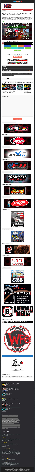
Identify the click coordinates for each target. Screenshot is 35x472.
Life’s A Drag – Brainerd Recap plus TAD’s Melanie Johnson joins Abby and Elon (5, 92)
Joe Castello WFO (9, 419)
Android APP (28, 48)
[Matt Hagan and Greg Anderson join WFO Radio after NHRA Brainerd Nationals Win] (12, 87)
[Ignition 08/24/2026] (20, 87)
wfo (7, 75)
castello (10, 415)
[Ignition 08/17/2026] (4, 410)
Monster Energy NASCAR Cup (5, 420)
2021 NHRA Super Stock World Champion (20, 73)
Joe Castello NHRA (4, 419)
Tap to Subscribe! (27, 470)
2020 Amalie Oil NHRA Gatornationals (10, 470)
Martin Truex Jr (17, 419)
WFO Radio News (24, 469)
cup (11, 415)
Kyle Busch (13, 419)
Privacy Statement (7, 469)
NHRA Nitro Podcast (14, 421)
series (17, 422)
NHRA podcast (3, 422)
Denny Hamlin (14, 415)
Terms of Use (11, 469)
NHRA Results (7, 422)
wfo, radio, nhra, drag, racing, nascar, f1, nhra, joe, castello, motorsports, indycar (10, 425)
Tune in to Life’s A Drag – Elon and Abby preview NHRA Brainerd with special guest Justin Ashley (27, 92)
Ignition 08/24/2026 (19, 90)
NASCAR (14, 420)
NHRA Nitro (10, 421)
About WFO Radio (19, 469)
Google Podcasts (7, 48)
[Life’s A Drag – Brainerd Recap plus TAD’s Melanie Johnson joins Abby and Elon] (5, 87)
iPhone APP (21, 48)
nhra (2, 421)
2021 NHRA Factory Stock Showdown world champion (8, 73)
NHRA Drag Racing (6, 421)
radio (15, 422)
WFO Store (28, 469)
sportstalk (5, 75)
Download (18, 50)
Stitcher (15, 48)
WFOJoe (13, 75)
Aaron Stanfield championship (28, 73)
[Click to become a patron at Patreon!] (17, 57)
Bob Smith (7, 415)
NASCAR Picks (17, 420)
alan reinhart (3, 415)
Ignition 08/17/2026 (9, 408)
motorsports (11, 420)
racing (2, 75)
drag (17, 415)
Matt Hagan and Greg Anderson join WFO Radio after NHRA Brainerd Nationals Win (12, 92)
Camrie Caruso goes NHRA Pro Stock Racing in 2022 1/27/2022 (11, 81)
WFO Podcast (9, 75)
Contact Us (15, 469)
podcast (11, 422)
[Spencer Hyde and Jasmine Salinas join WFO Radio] (4, 405)
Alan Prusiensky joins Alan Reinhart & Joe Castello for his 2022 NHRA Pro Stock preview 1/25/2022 (18, 82)
